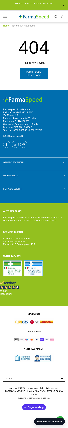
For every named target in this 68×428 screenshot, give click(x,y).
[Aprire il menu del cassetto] (4, 16)
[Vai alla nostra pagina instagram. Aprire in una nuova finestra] (15, 144)
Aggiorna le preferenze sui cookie (33, 398)
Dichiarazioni (11, 175)
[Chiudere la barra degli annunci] (63, 5)
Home (6, 25)
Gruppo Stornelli (13, 162)
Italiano (9, 379)
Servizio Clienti (12, 189)
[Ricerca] (56, 16)
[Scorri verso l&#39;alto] (34, 418)
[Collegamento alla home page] (23, 100)
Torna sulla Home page (34, 73)
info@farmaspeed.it (13, 136)
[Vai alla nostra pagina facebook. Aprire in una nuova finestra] (6, 144)
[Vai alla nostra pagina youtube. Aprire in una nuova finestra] (23, 144)
